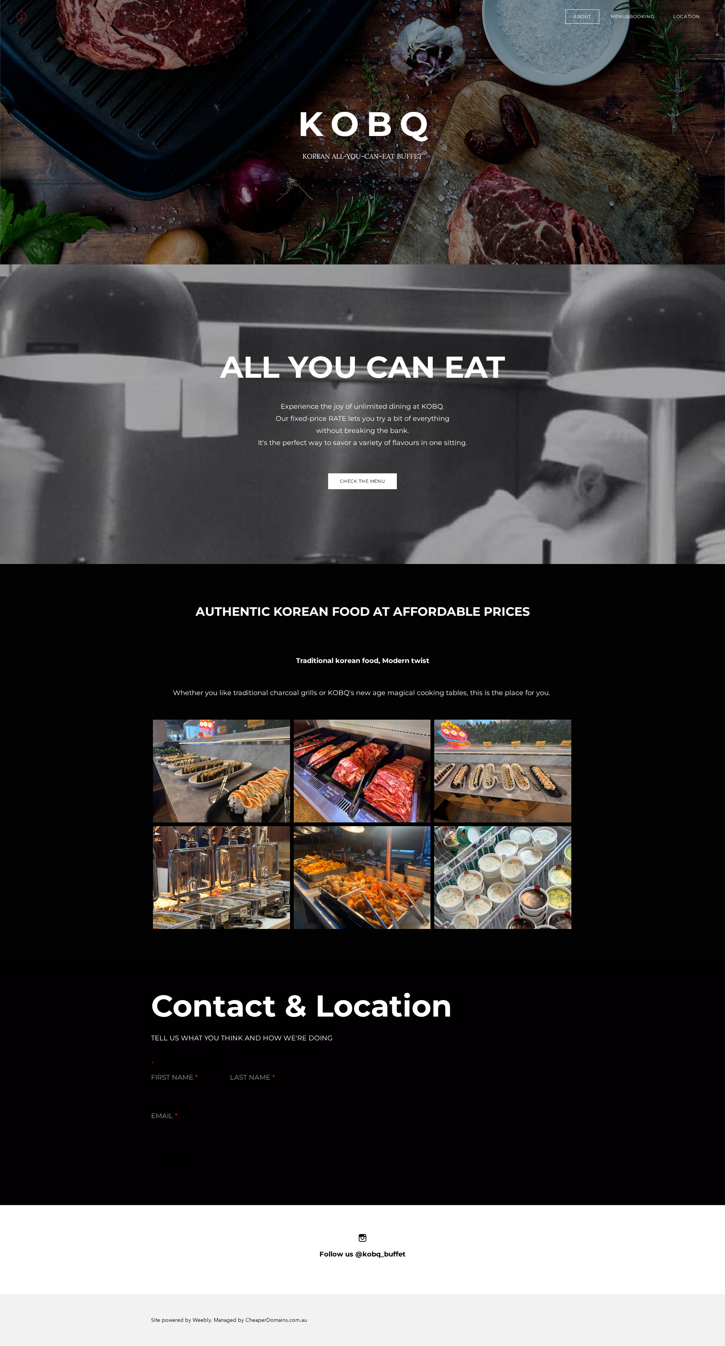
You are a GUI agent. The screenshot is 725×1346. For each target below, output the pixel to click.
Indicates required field (186, 1063)
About (582, 16)
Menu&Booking (632, 16)
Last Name (252, 1077)
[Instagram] (362, 1237)
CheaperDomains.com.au (276, 1320)
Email (164, 1116)
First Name (174, 1077)
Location (686, 16)
